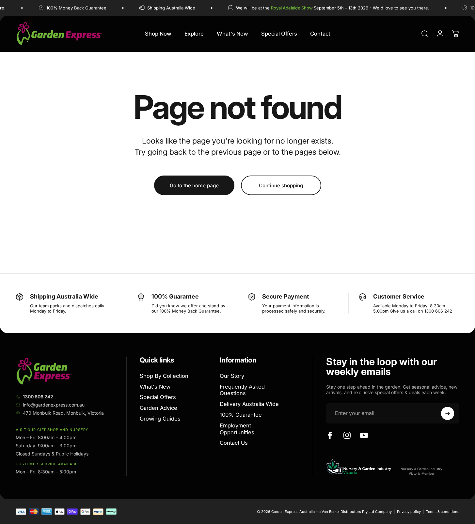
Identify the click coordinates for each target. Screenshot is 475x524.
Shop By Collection (164, 376)
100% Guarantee (241, 414)
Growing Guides (160, 418)
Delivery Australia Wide (249, 404)
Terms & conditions (442, 511)
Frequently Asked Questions (242, 390)
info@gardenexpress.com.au (54, 405)
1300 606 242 (38, 396)
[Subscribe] (447, 413)
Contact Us (234, 443)
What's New (155, 386)
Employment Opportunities (237, 429)
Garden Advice (158, 408)
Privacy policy (409, 511)
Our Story (232, 376)
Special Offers (158, 397)
